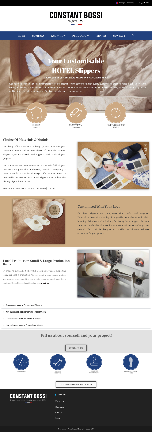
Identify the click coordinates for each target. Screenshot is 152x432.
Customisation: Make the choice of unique (23, 318)
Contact (58, 412)
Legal (57, 418)
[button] (76, 305)
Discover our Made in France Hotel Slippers (24, 305)
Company (59, 407)
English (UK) (144, 2)
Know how (60, 401)
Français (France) (126, 2)
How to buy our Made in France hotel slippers (24, 325)
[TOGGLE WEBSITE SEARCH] (133, 35)
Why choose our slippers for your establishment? (26, 312)
